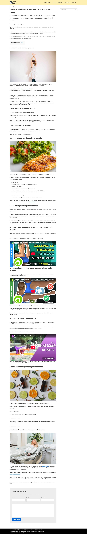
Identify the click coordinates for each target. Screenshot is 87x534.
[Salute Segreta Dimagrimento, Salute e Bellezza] (13, 2)
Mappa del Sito (38, 529)
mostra (22, 42)
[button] (75, 2)
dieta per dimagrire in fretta (26, 88)
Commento (14, 502)
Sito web (42, 497)
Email (27, 497)
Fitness (14, 6)
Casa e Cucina (67, 2)
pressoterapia (45, 466)
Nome (13, 497)
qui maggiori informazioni (15, 474)
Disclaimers (12, 532)
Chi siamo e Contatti (20, 532)
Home (11, 6)
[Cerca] (76, 9)
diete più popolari (31, 201)
